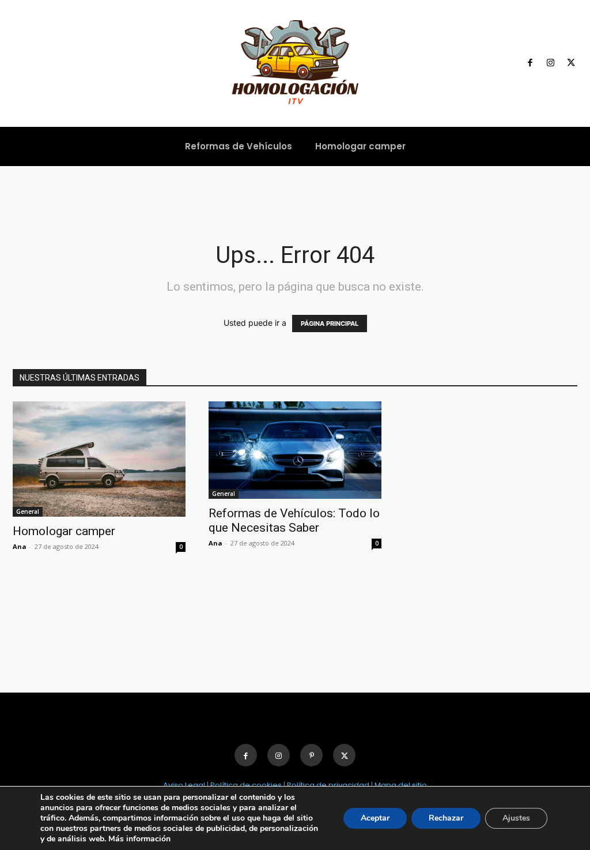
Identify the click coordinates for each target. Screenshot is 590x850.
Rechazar (446, 818)
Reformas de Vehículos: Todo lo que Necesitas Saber (294, 520)
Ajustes (516, 818)
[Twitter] (570, 63)
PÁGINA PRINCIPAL (329, 323)
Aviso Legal (184, 785)
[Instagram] (550, 63)
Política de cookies (246, 785)
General (27, 511)
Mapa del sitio (401, 785)
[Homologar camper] (99, 459)
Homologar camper (64, 531)
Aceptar (375, 818)
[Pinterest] (311, 755)
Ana (20, 546)
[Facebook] (530, 63)
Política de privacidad (328, 785)
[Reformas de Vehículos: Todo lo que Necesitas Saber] (295, 450)
